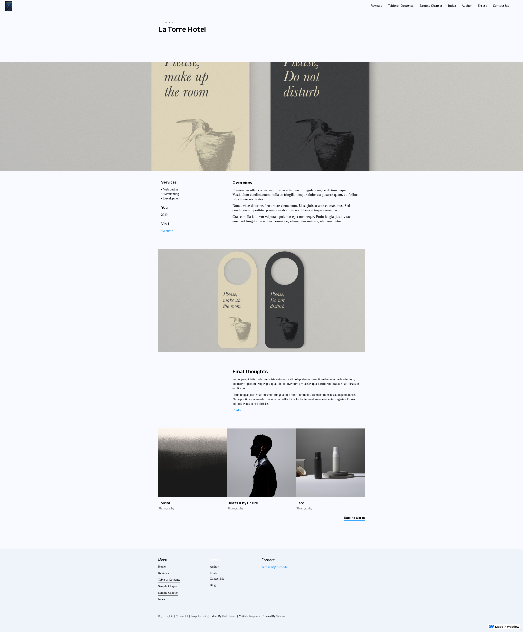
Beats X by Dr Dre (243, 503)
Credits (236, 410)
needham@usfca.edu (275, 567)
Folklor (165, 503)
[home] (8, 6)
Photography (166, 508)
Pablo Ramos (229, 616)
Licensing (203, 616)
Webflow (167, 231)
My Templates (252, 616)
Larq (300, 503)
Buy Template (165, 616)
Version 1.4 (182, 616)
